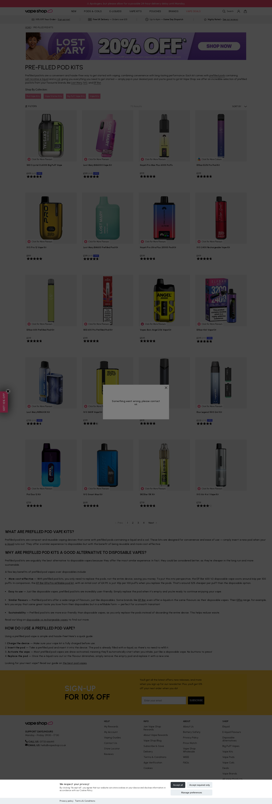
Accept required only (199, 785)
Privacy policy (66, 801)
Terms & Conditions (85, 801)
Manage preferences (191, 792)
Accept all (178, 785)
